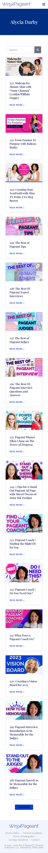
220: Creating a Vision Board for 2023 (23, 683)
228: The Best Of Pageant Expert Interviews (20, 292)
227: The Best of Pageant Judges (19, 340)
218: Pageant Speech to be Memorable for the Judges (24, 783)
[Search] (37, 49)
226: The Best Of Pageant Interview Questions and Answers (21, 389)
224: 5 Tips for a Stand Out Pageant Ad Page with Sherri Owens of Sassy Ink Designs (23, 492)
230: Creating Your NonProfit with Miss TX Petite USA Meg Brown (22, 195)
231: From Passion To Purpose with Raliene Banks (23, 143)
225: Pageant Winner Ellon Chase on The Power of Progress (22, 440)
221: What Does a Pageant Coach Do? (22, 637)
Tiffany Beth (37, 847)
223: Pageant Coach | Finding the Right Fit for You (23, 543)
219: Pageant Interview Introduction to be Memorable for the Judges (24, 732)
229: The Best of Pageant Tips (19, 244)
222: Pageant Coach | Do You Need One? (22, 591)
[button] (24, 807)
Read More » (17, 105)
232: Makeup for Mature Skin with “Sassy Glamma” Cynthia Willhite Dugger (20, 90)
